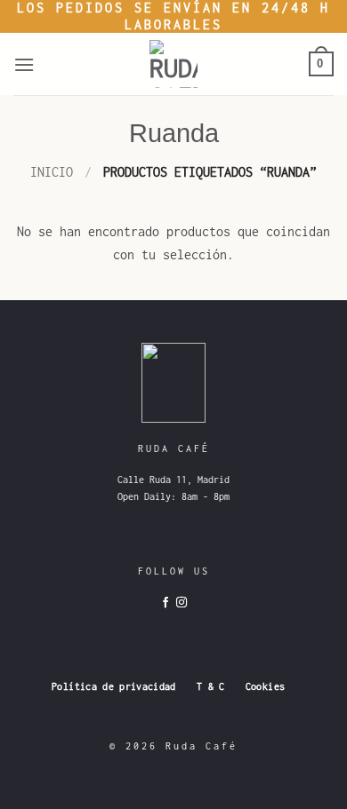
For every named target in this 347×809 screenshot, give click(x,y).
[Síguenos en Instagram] (181, 603)
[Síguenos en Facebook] (165, 603)
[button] (25, 64)
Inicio (51, 171)
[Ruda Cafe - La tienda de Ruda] (173, 64)
